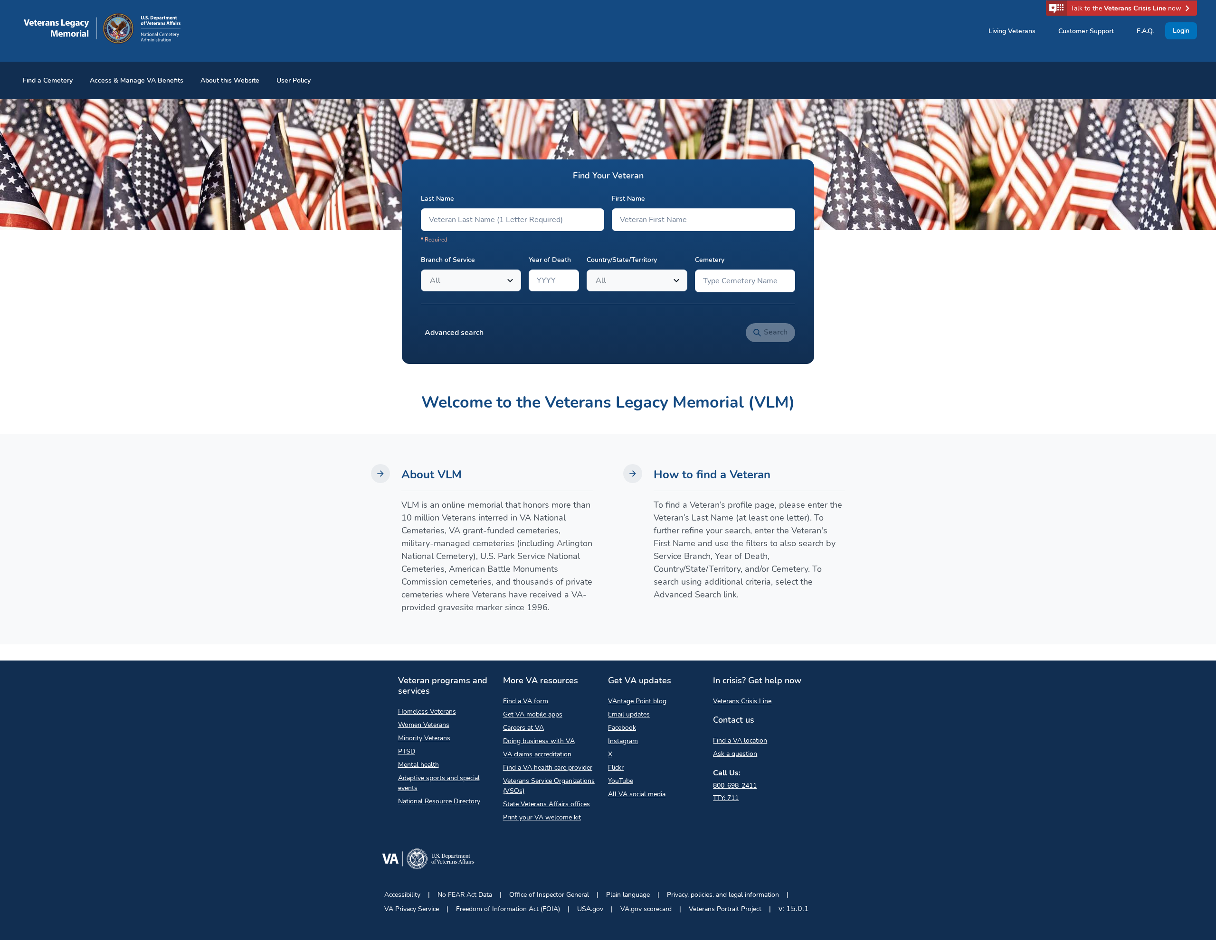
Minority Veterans (424, 738)
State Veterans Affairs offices (546, 804)
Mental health (418, 764)
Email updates (629, 714)
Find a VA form (525, 701)
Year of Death (550, 259)
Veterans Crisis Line (742, 701)
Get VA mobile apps (532, 714)
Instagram (623, 740)
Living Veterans (1012, 31)
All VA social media (636, 794)
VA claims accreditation (537, 754)
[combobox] (431, 280)
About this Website (229, 80)
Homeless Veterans (427, 711)
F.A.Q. (1145, 31)
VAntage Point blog (637, 701)
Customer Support (1086, 31)
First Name (628, 198)
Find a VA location (740, 740)
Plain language (628, 894)
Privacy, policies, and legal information (723, 894)
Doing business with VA (539, 740)
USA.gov (590, 908)
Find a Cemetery (48, 80)
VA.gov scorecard (646, 908)
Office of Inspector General (549, 894)
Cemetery (709, 259)
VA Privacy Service (411, 908)
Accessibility (402, 894)
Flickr (616, 767)
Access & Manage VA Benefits (136, 80)
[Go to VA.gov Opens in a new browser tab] (427, 860)
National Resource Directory (439, 801)
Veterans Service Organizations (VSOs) (549, 785)
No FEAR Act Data (464, 894)
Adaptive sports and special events (439, 782)
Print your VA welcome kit (542, 817)
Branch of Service (448, 259)
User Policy (293, 80)
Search (776, 332)
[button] (1121, 8)
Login (1181, 30)
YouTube (620, 780)
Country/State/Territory (622, 259)
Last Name (437, 198)
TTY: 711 (726, 797)
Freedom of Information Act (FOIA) (508, 908)
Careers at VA (523, 727)
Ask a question (735, 753)
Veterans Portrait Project (725, 908)
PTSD (406, 751)
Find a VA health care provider (547, 767)
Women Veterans (423, 724)
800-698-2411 (735, 785)
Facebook (622, 727)
